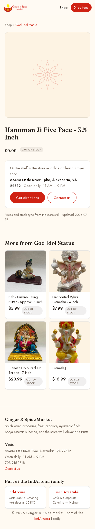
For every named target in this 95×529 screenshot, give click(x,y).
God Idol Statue (26, 25)
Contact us (62, 197)
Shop (63, 7)
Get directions (27, 197)
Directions (81, 7)
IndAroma (42, 518)
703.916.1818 (15, 462)
